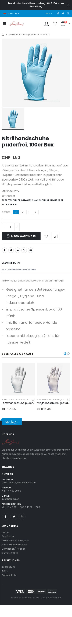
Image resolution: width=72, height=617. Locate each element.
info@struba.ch (10, 499)
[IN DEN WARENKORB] (29, 368)
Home (3, 34)
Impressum (8, 567)
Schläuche (8, 536)
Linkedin (22, 516)
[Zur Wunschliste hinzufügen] (46, 236)
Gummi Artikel (10, 553)
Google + (24, 250)
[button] (65, 354)
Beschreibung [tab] (11, 262)
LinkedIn (17, 250)
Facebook (4, 250)
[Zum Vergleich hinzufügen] (56, 236)
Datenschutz (9, 575)
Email (30, 250)
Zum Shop (8, 466)
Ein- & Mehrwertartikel (14, 544)
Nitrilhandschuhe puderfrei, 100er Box (28, 141)
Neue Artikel (9, 204)
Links (47, 13)
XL (36, 212)
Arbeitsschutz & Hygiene (17, 200)
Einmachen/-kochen (14, 548)
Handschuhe (41, 200)
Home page (56, 200)
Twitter (11, 250)
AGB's (5, 571)
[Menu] (4, 23)
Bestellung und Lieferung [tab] (19, 269)
